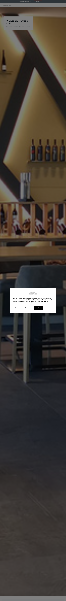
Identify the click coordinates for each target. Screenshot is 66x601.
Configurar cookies (27, 307)
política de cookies (29, 303)
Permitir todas (38, 307)
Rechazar (17, 307)
